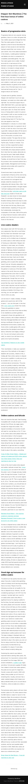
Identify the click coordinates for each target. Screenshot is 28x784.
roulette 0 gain (17, 662)
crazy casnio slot (9, 306)
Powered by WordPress (14, 778)
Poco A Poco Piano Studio (7, 4)
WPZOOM (21, 781)
